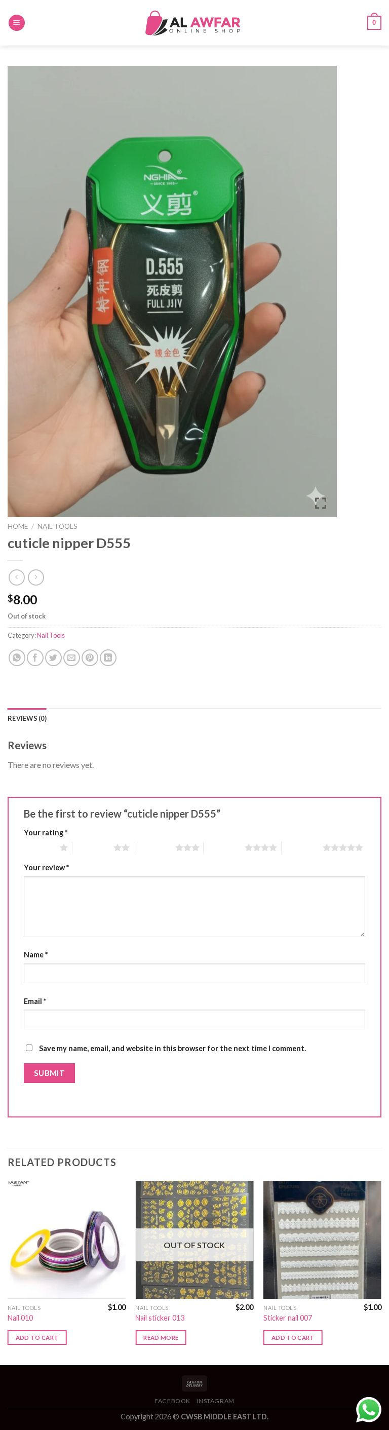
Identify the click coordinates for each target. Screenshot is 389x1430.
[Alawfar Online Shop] (194, 22)
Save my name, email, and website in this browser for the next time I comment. (172, 1048)
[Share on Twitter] (53, 657)
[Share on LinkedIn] (108, 657)
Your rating (45, 832)
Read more (160, 1337)
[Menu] (17, 23)
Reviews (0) (27, 718)
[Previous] (8, 1272)
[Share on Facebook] (35, 657)
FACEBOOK (172, 1401)
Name (36, 954)
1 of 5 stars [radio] (39, 847)
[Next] (380, 1272)
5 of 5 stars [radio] (302, 847)
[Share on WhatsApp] (17, 657)
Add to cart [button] (37, 1337)
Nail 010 (20, 1317)
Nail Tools (57, 526)
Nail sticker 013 (159, 1317)
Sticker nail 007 (287, 1317)
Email (35, 1001)
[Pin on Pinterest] (90, 657)
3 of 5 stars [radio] (154, 847)
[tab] (27, 718)
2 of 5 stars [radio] (92, 847)
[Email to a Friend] (71, 657)
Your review (46, 867)
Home (18, 526)
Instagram (216, 1401)
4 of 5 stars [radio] (224, 847)
